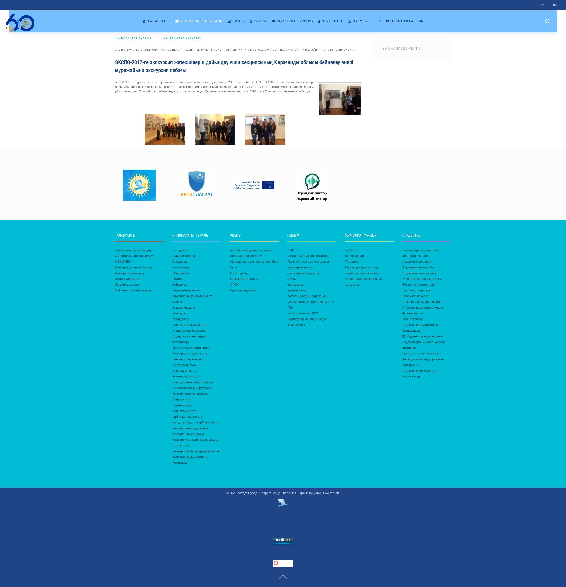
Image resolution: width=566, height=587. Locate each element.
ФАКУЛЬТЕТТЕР (366, 21)
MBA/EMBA (123, 261)
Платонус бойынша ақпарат (422, 301)
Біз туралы (180, 250)
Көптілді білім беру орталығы (423, 359)
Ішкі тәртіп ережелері (187, 359)
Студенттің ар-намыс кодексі (423, 307)
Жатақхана (410, 365)
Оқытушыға (180, 273)
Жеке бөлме (414, 313)
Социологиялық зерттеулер (192, 388)
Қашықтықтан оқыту (244, 278)
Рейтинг (178, 278)
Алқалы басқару (184, 307)
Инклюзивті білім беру (246, 255)
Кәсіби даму (238, 273)
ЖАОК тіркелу (412, 319)
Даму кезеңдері (183, 255)
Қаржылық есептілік (186, 290)
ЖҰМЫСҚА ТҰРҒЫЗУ (295, 21)
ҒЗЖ (290, 250)
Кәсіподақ (179, 462)
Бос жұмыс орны (184, 370)
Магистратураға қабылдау (134, 255)
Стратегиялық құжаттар (189, 324)
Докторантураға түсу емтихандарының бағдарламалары (130, 278)
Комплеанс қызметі (186, 376)
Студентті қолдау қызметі (424, 336)
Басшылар (180, 261)
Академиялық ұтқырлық (419, 273)
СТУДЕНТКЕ (332, 21)
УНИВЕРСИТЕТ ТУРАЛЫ (201, 21)
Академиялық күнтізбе (418, 267)
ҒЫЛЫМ (260, 21)
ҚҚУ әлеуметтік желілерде (191, 347)
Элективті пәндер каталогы (422, 278)
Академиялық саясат (417, 261)
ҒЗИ (290, 307)
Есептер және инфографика (193, 382)
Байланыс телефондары (133, 290)
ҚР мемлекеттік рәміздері (190, 393)
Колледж (178, 313)
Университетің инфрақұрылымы (195, 451)
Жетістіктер (180, 267)
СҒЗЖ (291, 278)
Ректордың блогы (184, 365)
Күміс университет (243, 290)
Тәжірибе (351, 261)
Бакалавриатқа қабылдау (133, 250)
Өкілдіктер (179, 284)
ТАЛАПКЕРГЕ (158, 21)
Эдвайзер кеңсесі (415, 296)
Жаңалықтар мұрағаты (188, 330)
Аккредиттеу (181, 399)
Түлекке (350, 250)
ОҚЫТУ (238, 21)
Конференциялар (300, 267)
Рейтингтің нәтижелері (418, 284)
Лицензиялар (182, 405)
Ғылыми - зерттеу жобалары (308, 261)
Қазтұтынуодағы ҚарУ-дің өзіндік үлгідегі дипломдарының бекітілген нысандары (195, 428)
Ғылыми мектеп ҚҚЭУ (303, 313)
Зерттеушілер (297, 290)
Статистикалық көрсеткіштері (308, 255)
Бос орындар (354, 255)
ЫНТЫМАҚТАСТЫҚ (406, 21)
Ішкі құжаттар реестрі (187, 416)
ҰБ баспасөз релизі (402, 48)
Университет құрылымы (189, 353)
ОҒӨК (234, 284)
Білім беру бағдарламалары (250, 250)
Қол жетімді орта (184, 411)
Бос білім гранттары (416, 290)
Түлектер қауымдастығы (190, 457)
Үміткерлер (295, 284)
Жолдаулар (180, 319)
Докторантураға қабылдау (134, 267)
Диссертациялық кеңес (304, 273)
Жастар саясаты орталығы (421, 353)
